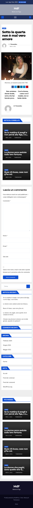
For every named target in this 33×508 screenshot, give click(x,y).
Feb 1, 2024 (9, 417)
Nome (5, 235)
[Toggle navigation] (15, 17)
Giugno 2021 (7, 345)
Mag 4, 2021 (9, 472)
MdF (16, 8)
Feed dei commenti (9, 382)
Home (16, 504)
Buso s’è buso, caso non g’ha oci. (16, 173)
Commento (6, 201)
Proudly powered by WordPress (12, 497)
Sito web (5, 256)
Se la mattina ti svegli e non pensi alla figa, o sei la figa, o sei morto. (16, 134)
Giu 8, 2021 (9, 435)
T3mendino (13, 44)
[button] (27, 17)
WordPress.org (7, 387)
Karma (4, 28)
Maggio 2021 (7, 349)
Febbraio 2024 (7, 340)
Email (5, 246)
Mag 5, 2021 (9, 454)
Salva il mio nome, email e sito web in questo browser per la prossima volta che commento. (16, 271)
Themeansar (16, 500)
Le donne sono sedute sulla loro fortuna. (15, 153)
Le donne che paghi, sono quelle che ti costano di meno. (14, 469)
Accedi (5, 373)
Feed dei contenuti (9, 378)
